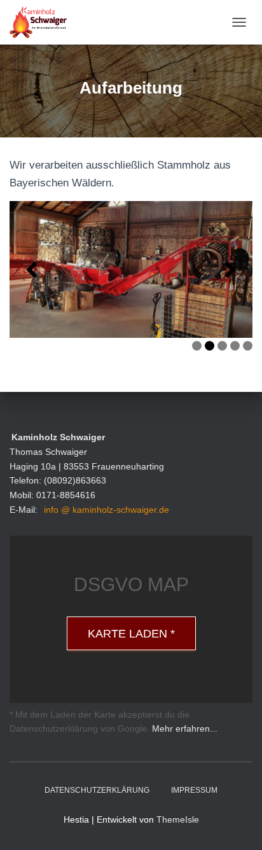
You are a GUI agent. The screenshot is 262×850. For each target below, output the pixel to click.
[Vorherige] (32, 269)
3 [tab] (222, 346)
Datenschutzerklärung (97, 790)
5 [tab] (247, 346)
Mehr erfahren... (184, 728)
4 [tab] (235, 346)
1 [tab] (197, 346)
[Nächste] (230, 269)
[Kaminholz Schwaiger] (43, 22)
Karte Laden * (131, 633)
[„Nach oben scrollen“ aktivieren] (237, 824)
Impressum (194, 790)
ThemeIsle (177, 819)
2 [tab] (209, 346)
